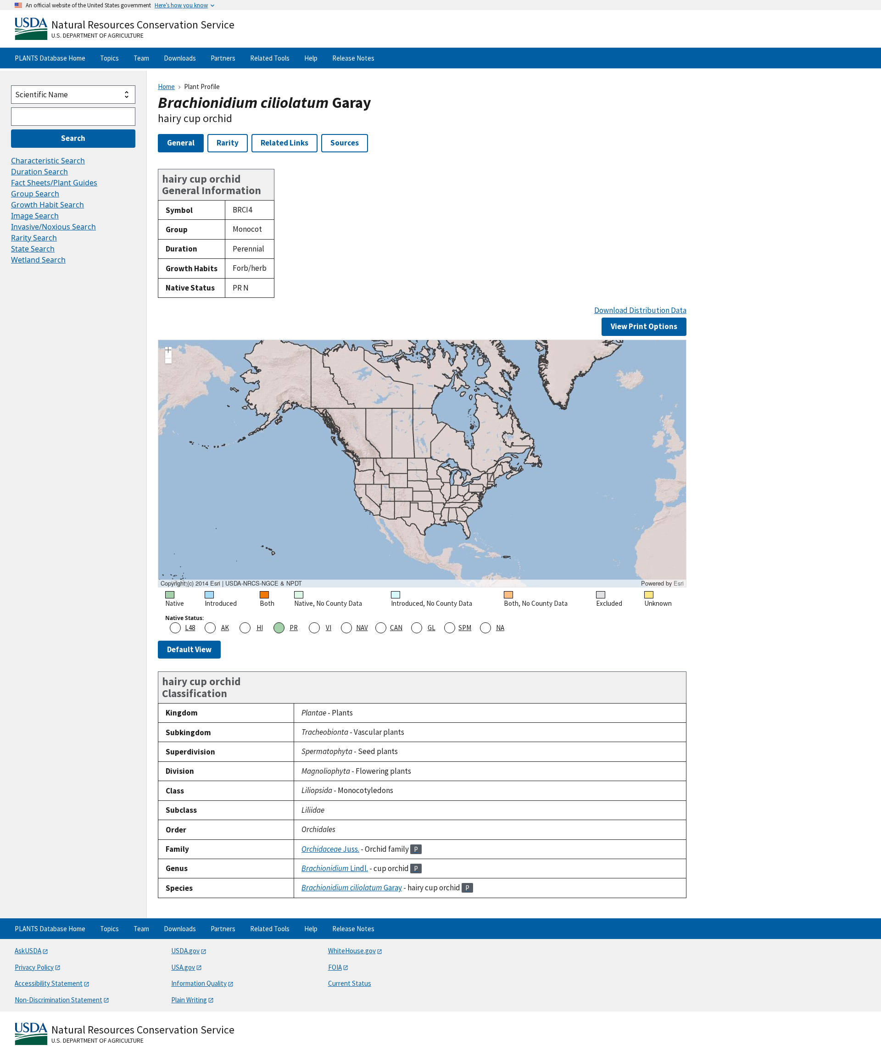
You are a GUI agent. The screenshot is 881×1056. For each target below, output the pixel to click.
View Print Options (644, 326)
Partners (223, 58)
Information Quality (199, 983)
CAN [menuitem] (396, 627)
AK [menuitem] (225, 627)
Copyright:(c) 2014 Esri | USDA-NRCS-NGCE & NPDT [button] (231, 583)
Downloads (180, 58)
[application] (422, 463)
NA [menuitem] (500, 627)
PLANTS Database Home (50, 58)
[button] (168, 351)
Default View (189, 649)
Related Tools (270, 58)
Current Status (349, 983)
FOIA (335, 967)
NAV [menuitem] (362, 627)
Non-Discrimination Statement (58, 999)
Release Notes (353, 58)
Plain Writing (189, 999)
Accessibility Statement (49, 983)
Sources (344, 143)
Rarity (228, 143)
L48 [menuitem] (190, 627)
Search (73, 138)
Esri (679, 583)
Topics (109, 58)
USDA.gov (185, 950)
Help (311, 58)
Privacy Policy (34, 967)
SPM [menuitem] (464, 627)
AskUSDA (28, 950)
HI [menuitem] (259, 627)
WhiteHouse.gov (352, 950)
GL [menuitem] (431, 627)
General (181, 143)
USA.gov (183, 967)
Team (141, 58)
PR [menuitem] (294, 627)
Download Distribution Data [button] (640, 310)
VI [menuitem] (328, 627)
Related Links (284, 143)
